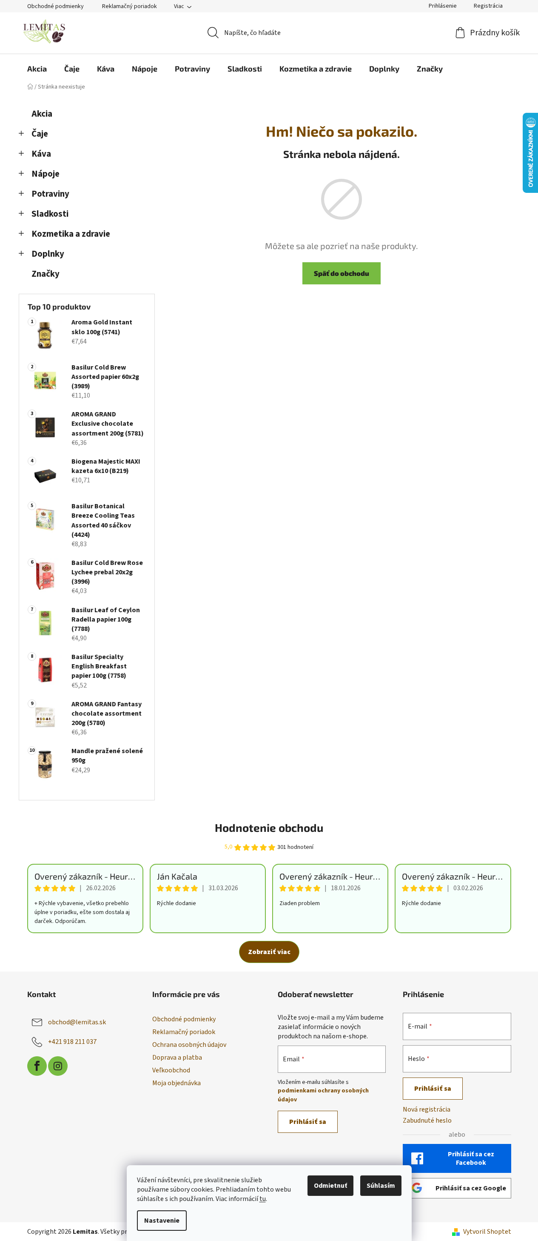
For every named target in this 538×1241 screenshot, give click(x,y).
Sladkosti (49, 214)
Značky (45, 274)
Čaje (39, 134)
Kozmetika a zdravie (70, 234)
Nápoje (45, 174)
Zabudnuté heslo (427, 1120)
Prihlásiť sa (307, 1121)
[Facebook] (37, 1066)
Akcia (41, 114)
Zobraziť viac (269, 952)
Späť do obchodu (341, 273)
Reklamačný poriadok (129, 6)
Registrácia (488, 6)
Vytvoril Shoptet (487, 1231)
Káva (41, 154)
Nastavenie (161, 1220)
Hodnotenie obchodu (269, 827)
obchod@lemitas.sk (77, 1022)
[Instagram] (58, 1066)
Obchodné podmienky (55, 6)
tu (262, 1199)
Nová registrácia (426, 1109)
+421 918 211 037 (72, 1041)
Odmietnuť (330, 1185)
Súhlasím (381, 1185)
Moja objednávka (176, 1083)
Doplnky (47, 254)
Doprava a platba (177, 1057)
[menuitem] (37, 68)
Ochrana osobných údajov (189, 1044)
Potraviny (50, 194)
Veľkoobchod (171, 1070)
